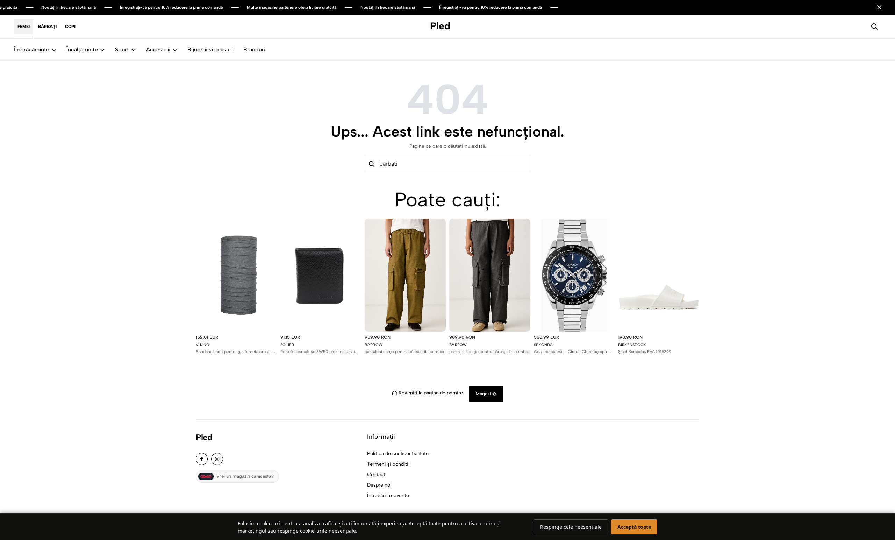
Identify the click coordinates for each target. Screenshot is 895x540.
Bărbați (47, 26)
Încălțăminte (82, 49)
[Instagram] (217, 459)
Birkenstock (632, 345)
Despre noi (379, 485)
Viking (202, 345)
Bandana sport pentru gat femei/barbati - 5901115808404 (234, 352)
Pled (204, 437)
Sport (122, 49)
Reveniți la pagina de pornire (431, 393)
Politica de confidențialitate (398, 454)
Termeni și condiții (388, 464)
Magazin (484, 394)
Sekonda (543, 345)
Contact (376, 474)
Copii (70, 26)
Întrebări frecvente (388, 495)
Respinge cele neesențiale (571, 527)
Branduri (254, 49)
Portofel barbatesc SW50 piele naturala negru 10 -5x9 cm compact (317, 352)
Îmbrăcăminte (31, 49)
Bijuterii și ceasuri (210, 49)
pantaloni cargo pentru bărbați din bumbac (405, 351)
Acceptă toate (634, 527)
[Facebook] (202, 459)
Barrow (373, 345)
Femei (23, 26)
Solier (287, 345)
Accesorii (158, 49)
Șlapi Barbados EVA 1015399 (644, 351)
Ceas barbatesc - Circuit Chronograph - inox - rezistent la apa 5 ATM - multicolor (572, 352)
